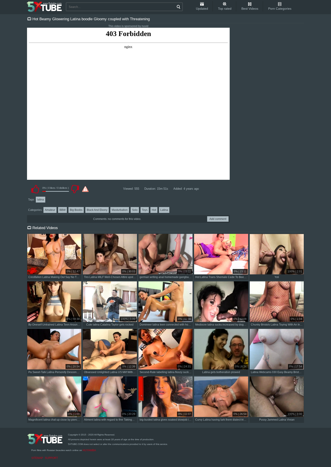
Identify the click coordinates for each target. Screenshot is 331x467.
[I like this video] (35, 189)
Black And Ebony (97, 210)
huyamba (89, 450)
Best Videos (249, 8)
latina (40, 199)
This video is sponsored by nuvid (128, 26)
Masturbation (120, 210)
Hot (154, 210)
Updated (202, 8)
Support (51, 458)
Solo (135, 210)
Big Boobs (76, 210)
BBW (62, 210)
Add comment (217, 219)
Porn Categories (279, 8)
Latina (164, 210)
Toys (144, 210)
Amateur (50, 210)
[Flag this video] (85, 189)
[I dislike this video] (75, 189)
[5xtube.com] (44, 6)
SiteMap (37, 458)
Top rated (224, 8)
